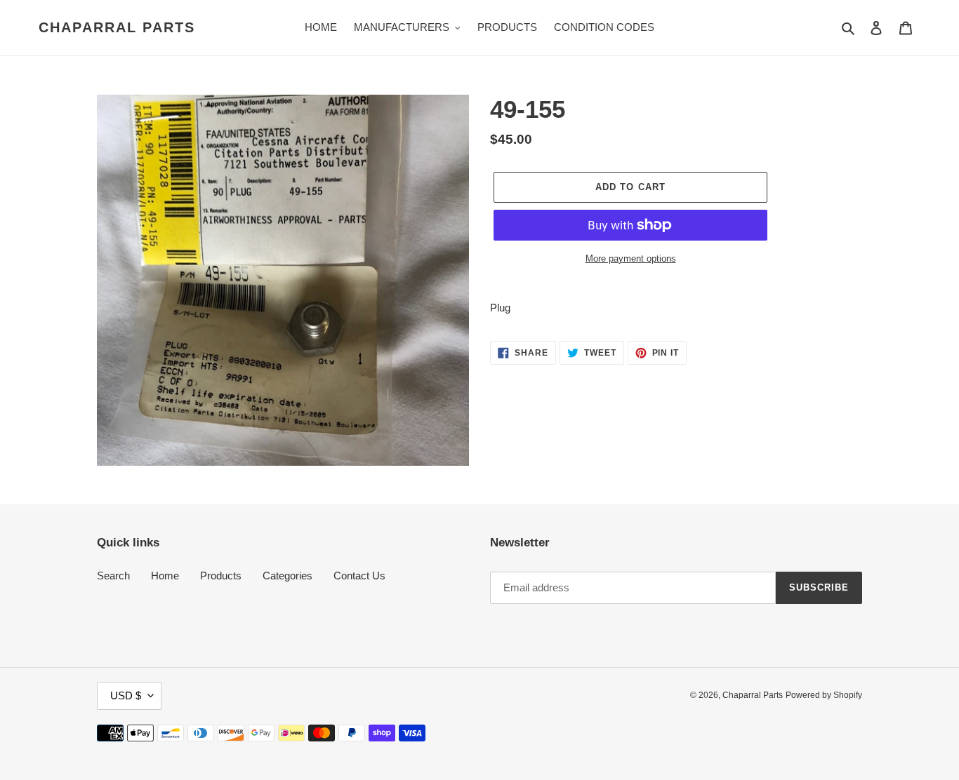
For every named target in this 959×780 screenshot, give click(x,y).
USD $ (125, 695)
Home (165, 575)
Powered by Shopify (824, 695)
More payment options (631, 258)
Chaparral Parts (117, 27)
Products (221, 575)
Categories (287, 575)
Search (113, 575)
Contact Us (359, 575)
